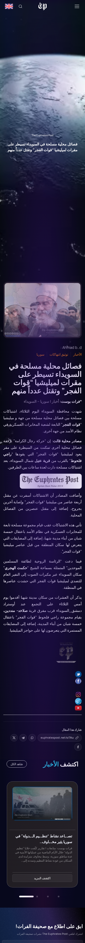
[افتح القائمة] (77, 6)
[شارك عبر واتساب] (32, 737)
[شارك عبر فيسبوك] (78, 747)
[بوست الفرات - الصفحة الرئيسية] (42, 6)
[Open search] (20, 6)
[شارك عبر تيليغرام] (23, 737)
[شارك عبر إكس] (14, 737)
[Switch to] (9, 6)
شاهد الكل (17, 764)
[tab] (58, 896)
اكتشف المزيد (49, 878)
